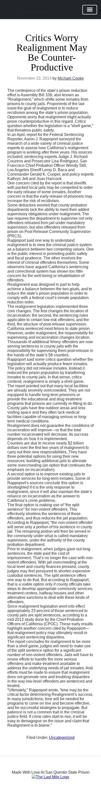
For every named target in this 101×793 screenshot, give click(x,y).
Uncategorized (62, 737)
